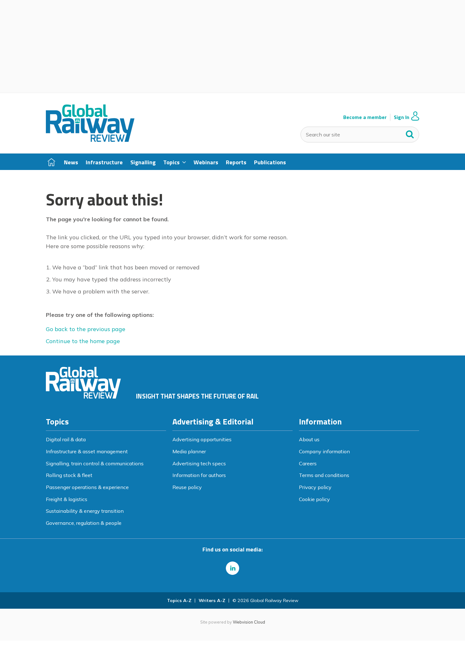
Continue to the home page (83, 341)
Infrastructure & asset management (87, 451)
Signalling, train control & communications (95, 463)
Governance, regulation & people (83, 523)
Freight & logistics (66, 499)
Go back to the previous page (85, 329)
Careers (308, 463)
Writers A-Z (212, 600)
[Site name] (90, 140)
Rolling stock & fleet (69, 475)
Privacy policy (315, 487)
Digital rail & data (66, 439)
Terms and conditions (324, 475)
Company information (324, 451)
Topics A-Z (179, 600)
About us (309, 439)
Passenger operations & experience (87, 487)
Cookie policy (314, 499)
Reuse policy (187, 487)
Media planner (189, 451)
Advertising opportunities (202, 439)
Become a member (365, 117)
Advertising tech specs (199, 463)
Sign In (401, 117)
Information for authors (199, 475)
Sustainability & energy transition (85, 511)
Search (410, 133)
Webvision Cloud (249, 622)
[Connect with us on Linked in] (232, 568)
